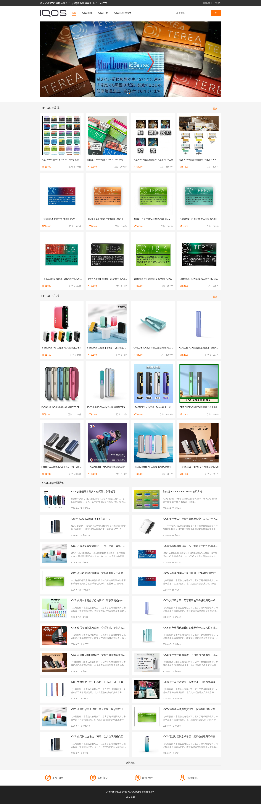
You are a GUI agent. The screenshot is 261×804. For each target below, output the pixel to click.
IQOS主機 (103, 13)
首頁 (74, 13)
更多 (215, 108)
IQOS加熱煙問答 (123, 13)
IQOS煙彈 (87, 13)
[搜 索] (216, 13)
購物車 (206, 3)
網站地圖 (130, 797)
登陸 (217, 3)
